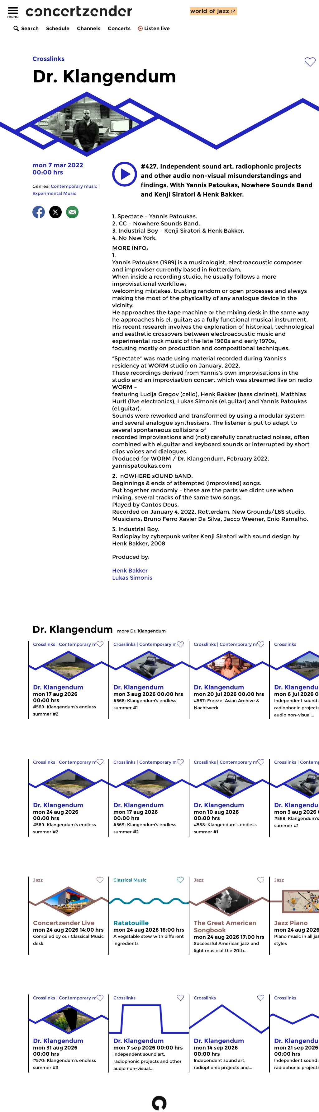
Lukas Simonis (132, 577)
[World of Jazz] (213, 11)
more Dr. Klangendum (141, 631)
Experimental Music (54, 193)
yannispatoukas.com (141, 465)
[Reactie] (72, 213)
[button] (124, 174)
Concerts (119, 28)
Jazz (38, 880)
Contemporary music (74, 186)
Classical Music (129, 880)
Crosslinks (48, 59)
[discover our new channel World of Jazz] (213, 11)
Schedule (57, 28)
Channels (88, 28)
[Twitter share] (55, 213)
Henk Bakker (130, 570)
